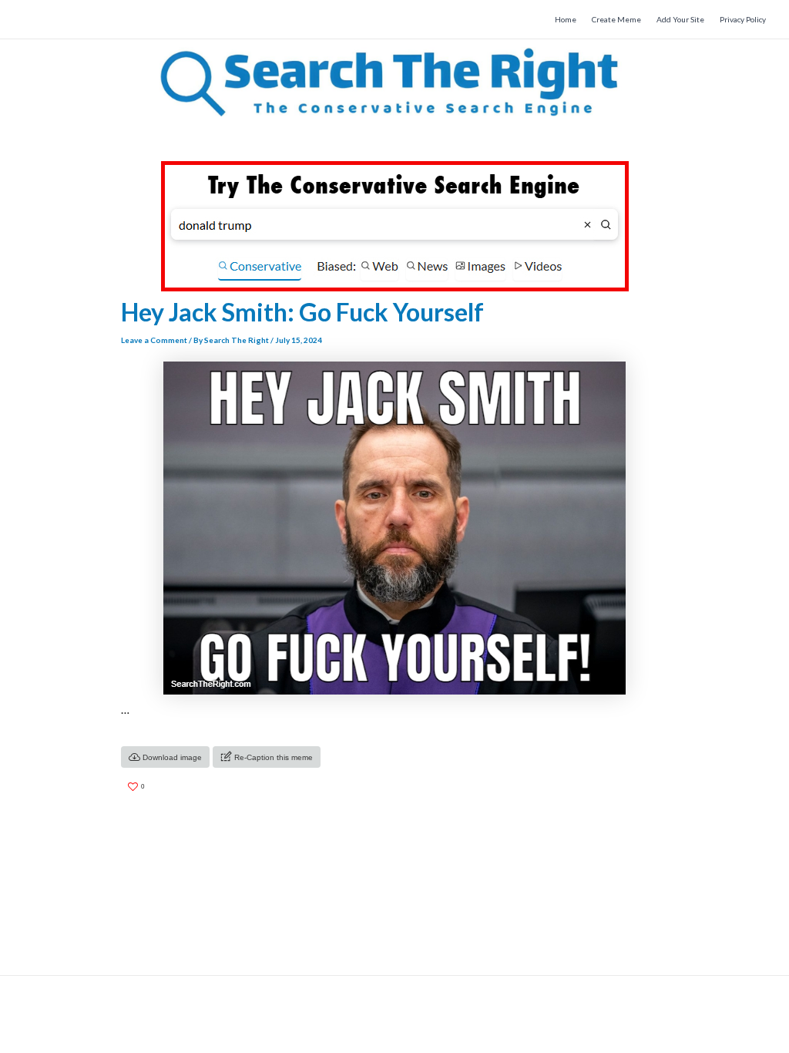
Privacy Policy (743, 19)
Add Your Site (680, 19)
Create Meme (616, 19)
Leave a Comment (154, 340)
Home (565, 19)
